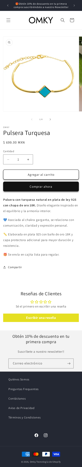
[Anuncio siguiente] (74, 5)
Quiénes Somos (18, 379)
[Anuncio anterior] (7, 5)
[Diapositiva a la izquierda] (31, 119)
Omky (33, 461)
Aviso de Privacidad (21, 408)
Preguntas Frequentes (23, 389)
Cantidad (8, 151)
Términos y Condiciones (24, 417)
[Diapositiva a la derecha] (50, 119)
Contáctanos (17, 398)
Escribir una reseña (41, 317)
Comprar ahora (41, 187)
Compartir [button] (15, 267)
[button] (8, 20)
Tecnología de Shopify (48, 461)
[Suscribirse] (68, 363)
